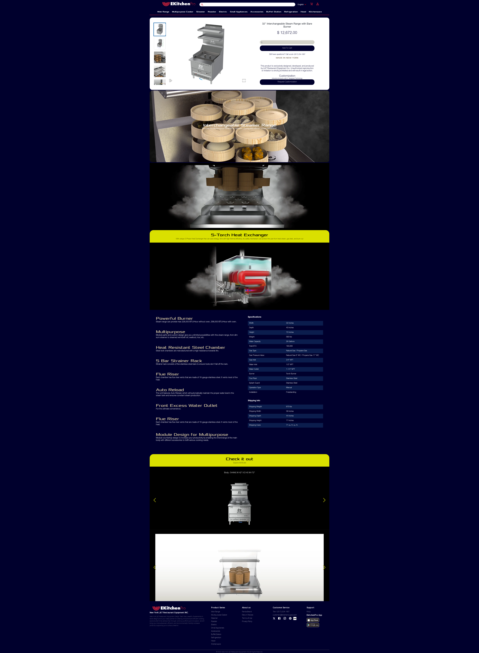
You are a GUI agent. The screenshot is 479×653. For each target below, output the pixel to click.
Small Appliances (217, 628)
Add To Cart (287, 48)
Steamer (214, 618)
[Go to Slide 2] (159, 43)
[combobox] (303, 4)
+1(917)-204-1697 (299, 54)
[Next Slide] (324, 500)
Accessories (215, 631)
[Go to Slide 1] (159, 29)
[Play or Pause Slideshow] (171, 80)
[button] (207, 54)
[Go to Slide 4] (159, 71)
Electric (214, 625)
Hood (213, 641)
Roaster (214, 621)
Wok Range (215, 612)
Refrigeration (216, 638)
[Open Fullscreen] (244, 80)
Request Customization (287, 82)
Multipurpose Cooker (219, 615)
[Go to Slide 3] (159, 57)
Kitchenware (216, 644)
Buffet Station (216, 634)
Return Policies (247, 615)
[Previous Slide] (155, 500)
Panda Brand (247, 612)
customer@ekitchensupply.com (285, 615)
